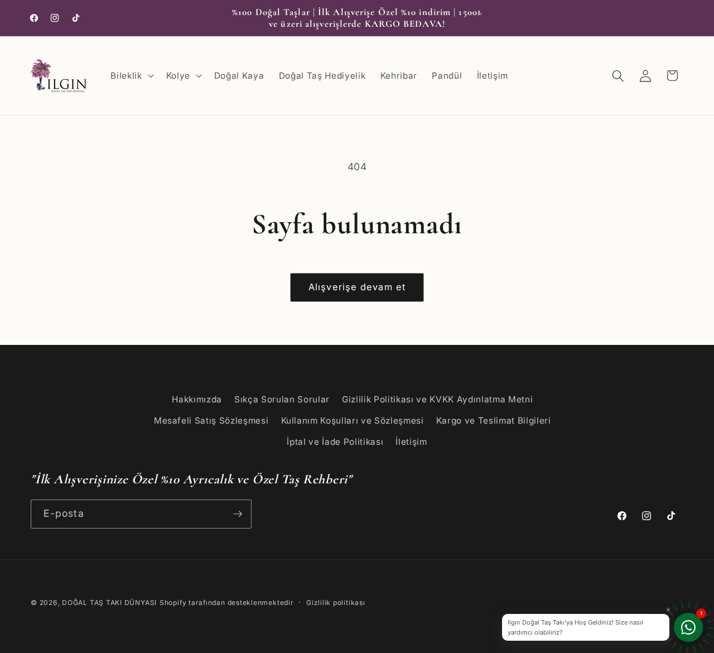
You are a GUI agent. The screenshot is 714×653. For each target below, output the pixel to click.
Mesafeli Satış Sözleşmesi (211, 420)
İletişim (411, 441)
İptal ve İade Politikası (335, 441)
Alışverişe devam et (357, 286)
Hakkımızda (197, 399)
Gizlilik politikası (335, 602)
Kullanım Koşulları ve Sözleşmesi (352, 420)
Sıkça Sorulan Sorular (282, 399)
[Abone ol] (237, 514)
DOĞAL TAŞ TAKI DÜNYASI (109, 602)
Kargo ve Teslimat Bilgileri (493, 420)
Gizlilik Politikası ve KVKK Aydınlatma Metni (437, 399)
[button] (130, 76)
